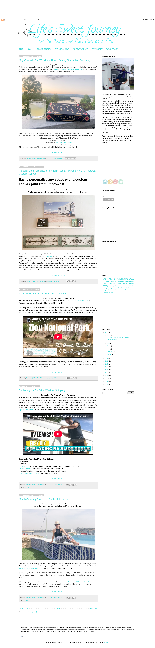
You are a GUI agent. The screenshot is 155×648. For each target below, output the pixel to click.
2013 (106, 384)
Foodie (131, 283)
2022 (106, 358)
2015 (106, 378)
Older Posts (93, 608)
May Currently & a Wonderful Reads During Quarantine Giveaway (55, 60)
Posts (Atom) (32, 612)
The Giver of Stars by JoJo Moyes (80, 582)
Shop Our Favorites (62, 49)
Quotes (131, 286)
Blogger (106, 642)
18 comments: (57, 158)
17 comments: (58, 281)
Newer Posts (23, 608)
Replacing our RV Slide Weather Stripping (42, 390)
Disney (105, 286)
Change (104, 292)
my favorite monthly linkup (28, 568)
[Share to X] (70, 158)
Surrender (118, 290)
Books (26, 600)
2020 (106, 364)
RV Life (27, 487)
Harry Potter (106, 290)
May (108, 346)
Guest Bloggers (111, 292)
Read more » (58, 153)
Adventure (122, 279)
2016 (106, 375)
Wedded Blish (122, 288)
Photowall (48, 256)
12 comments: (58, 378)
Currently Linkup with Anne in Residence (67, 69)
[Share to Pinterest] (75, 158)
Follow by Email (110, 191)
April (108, 349)
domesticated (125, 290)
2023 (106, 333)
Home (21, 49)
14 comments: (58, 597)
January (109, 354)
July (108, 335)
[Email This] (66, 158)
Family (111, 286)
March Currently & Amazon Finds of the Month (44, 499)
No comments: (58, 484)
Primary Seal (25, 466)
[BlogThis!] (68, 158)
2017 (106, 373)
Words (131, 279)
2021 (106, 361)
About (29, 49)
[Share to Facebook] (72, 158)
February (110, 352)
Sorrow (114, 288)
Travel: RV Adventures (43, 49)
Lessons (125, 286)
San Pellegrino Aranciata (64, 142)
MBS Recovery (97, 49)
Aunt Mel (131, 288)
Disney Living (107, 288)
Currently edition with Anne (78, 300)
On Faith (122, 283)
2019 (106, 367)
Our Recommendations (80, 49)
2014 (106, 381)
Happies (120, 281)
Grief (112, 290)
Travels (112, 279)
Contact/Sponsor (111, 49)
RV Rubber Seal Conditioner (30, 473)
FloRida (113, 283)
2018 (106, 370)
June (108, 343)
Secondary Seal (25, 468)
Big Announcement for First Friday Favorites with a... (117, 338)
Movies (132, 290)
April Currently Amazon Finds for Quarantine (43, 293)
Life (104, 279)
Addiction (118, 286)
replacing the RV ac (26, 409)
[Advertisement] (68, 9)
